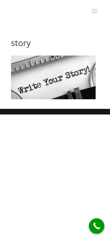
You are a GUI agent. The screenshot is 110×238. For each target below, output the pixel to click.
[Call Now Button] (96, 226)
